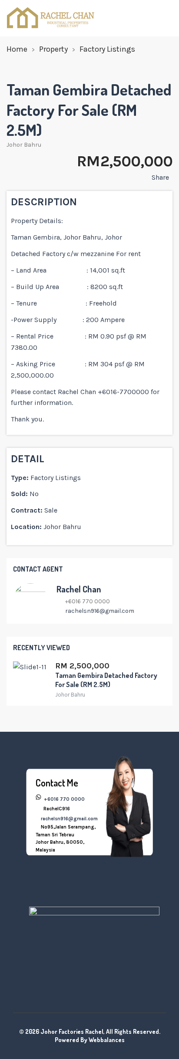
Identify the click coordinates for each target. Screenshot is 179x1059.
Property (53, 49)
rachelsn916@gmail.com (99, 611)
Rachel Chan (78, 589)
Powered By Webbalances (90, 1039)
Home (17, 49)
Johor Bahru (24, 144)
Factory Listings (107, 49)
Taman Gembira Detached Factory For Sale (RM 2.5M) (106, 680)
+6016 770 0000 (64, 799)
